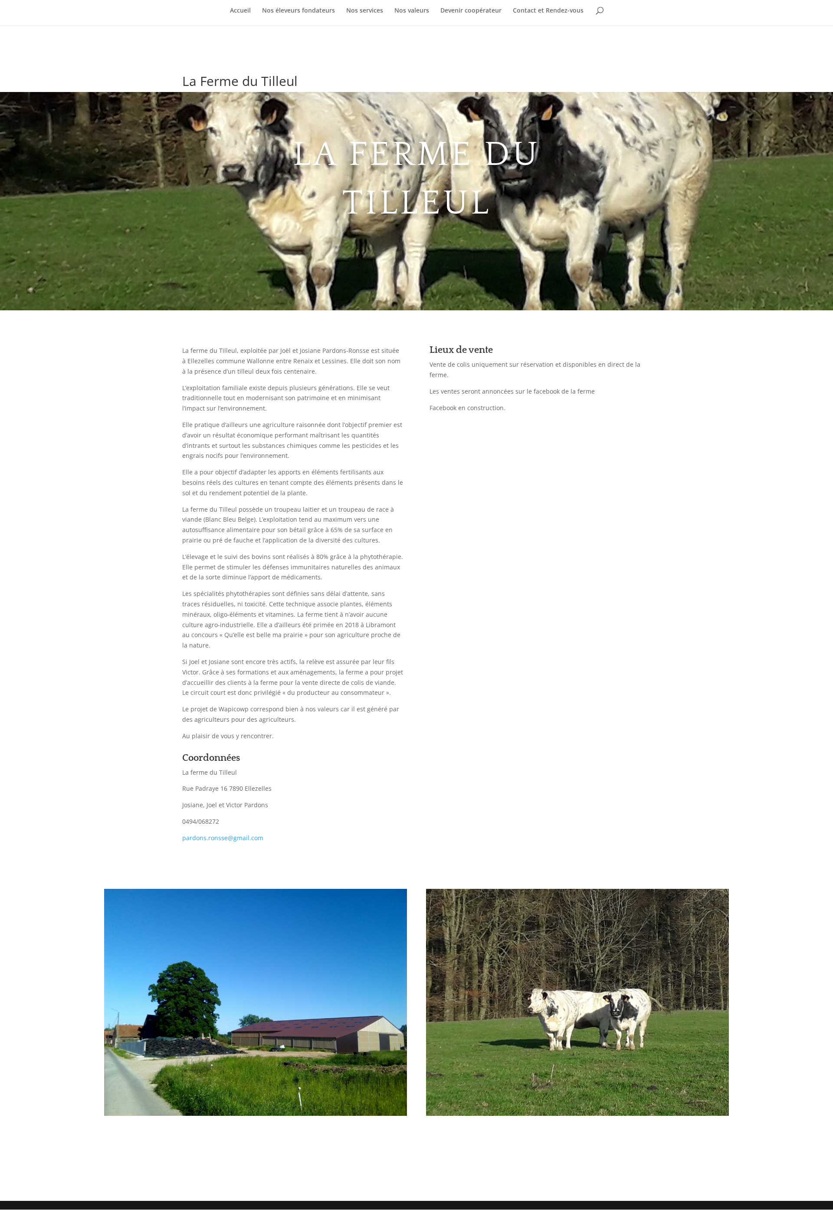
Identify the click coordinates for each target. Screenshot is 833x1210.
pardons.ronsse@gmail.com (222, 838)
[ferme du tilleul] (255, 1115)
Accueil (240, 10)
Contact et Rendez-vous (548, 10)
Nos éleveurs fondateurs (298, 10)
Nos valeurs (411, 10)
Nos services (364, 10)
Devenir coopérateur (471, 10)
